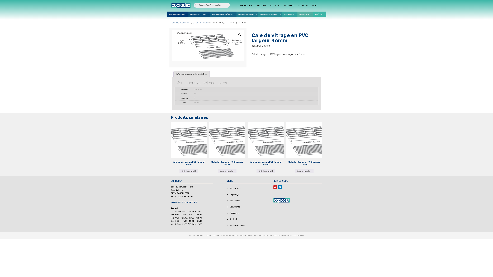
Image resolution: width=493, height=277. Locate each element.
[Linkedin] (280, 187)
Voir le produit (189, 171)
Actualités (303, 5)
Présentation (246, 5)
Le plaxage (261, 5)
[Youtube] (275, 187)
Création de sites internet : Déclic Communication (286, 235)
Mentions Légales (237, 225)
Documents (289, 5)
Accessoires (185, 22)
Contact (316, 5)
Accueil (174, 22)
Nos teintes (275, 5)
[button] (239, 34)
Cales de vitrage (200, 22)
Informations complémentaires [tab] (191, 74)
